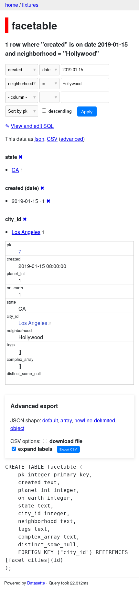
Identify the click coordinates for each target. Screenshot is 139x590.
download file (65, 441)
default (50, 420)
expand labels (34, 448)
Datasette (36, 583)
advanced (71, 138)
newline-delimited (94, 420)
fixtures (30, 4)
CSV (52, 138)
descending (59, 111)
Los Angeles (26, 232)
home (11, 4)
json (39, 138)
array (66, 420)
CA (15, 169)
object (17, 428)
